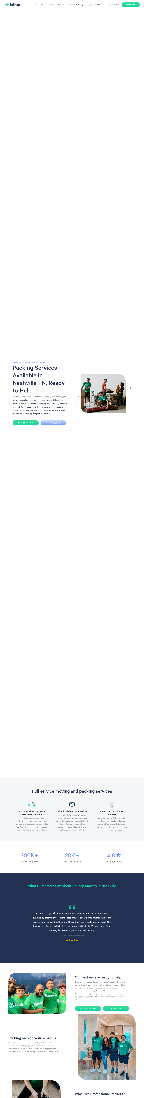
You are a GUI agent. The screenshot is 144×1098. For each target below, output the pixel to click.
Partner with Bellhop (75, 4)
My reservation (113, 4)
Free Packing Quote (53, 423)
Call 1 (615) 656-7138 (25, 423)
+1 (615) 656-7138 (93, 4)
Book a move (131, 4)
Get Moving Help (116, 1008)
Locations (50, 4)
